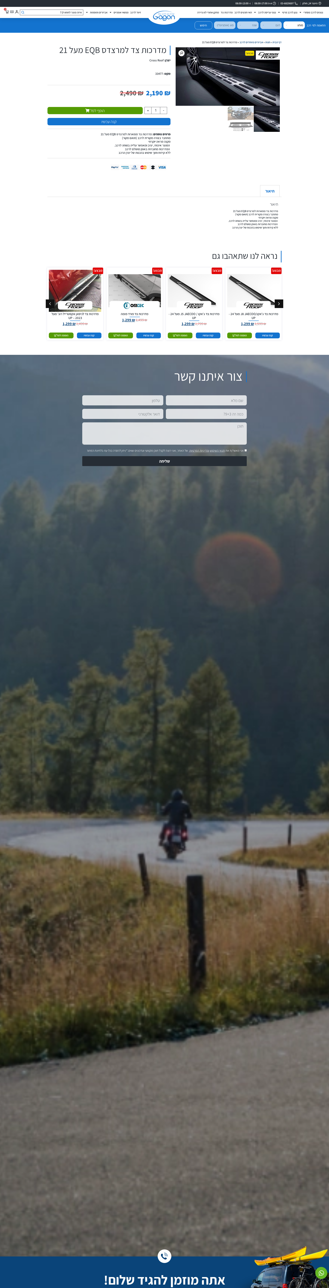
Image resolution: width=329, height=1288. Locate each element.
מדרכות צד (227, 12)
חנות (267, 42)
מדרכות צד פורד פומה (134, 314)
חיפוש (203, 25)
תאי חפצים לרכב (243, 12)
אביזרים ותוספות (98, 12)
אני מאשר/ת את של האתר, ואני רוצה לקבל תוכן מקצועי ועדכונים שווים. (165, 451)
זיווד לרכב (135, 12)
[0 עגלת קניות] (7, 12)
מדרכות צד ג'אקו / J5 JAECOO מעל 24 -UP (194, 316)
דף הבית (277, 42)
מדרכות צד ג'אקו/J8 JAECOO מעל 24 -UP (253, 316)
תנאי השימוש (217, 451)
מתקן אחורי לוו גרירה (208, 12)
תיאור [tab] (270, 191)
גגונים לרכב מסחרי (313, 12)
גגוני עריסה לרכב (267, 12)
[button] (181, 53)
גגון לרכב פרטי (289, 12)
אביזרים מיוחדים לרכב (251, 42)
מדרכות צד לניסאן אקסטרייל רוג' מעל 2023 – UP (75, 316)
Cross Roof (156, 60)
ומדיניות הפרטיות (199, 451)
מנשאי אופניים (121, 12)
